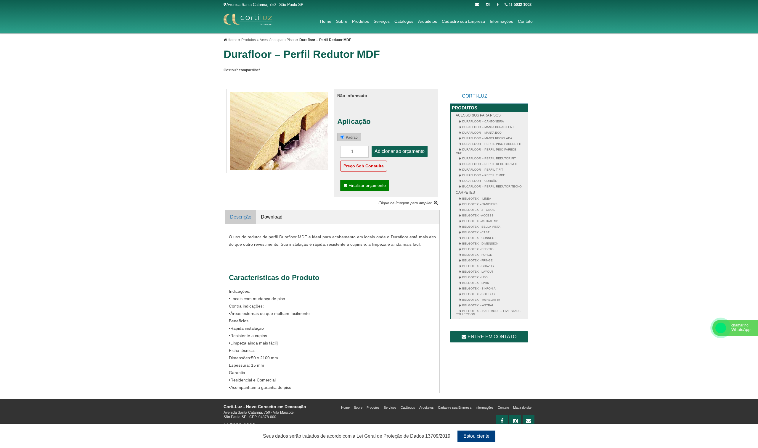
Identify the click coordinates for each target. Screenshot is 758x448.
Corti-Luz (474, 95)
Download (271, 216)
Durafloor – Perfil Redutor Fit (488, 158)
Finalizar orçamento (366, 185)
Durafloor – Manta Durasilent (487, 127)
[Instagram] (487, 4)
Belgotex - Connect (478, 238)
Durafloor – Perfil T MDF (483, 175)
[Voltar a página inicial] (248, 19)
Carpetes (465, 192)
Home (325, 21)
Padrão (352, 137)
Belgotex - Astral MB (479, 221)
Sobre (341, 21)
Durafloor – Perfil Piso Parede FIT (491, 143)
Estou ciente (476, 436)
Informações (501, 21)
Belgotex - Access (477, 215)
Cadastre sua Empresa (463, 21)
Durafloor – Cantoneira (482, 121)
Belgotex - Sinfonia (478, 288)
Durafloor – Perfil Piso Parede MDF (486, 151)
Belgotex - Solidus (478, 294)
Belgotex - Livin (475, 282)
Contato (525, 21)
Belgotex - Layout (477, 271)
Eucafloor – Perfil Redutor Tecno (491, 186)
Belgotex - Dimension (479, 243)
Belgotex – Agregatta (480, 299)
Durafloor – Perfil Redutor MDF (489, 164)
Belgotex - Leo (474, 277)
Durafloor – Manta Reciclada (486, 138)
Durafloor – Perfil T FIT (482, 169)
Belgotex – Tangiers (479, 204)
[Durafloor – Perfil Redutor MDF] (279, 130)
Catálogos (403, 21)
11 (519, 4)
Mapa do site (522, 407)
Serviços (382, 21)
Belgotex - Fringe (477, 260)
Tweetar (232, 80)
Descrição (240, 216)
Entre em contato (491, 336)
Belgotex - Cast (475, 232)
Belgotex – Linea (476, 198)
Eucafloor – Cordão (479, 180)
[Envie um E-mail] (477, 4)
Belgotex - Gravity (477, 266)
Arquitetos (427, 21)
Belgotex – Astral (477, 305)
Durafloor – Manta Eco (481, 132)
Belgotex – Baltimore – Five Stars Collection (488, 312)
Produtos (360, 21)
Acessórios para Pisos (478, 115)
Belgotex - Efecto (477, 249)
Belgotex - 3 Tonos (478, 209)
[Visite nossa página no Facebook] (498, 4)
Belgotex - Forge (476, 254)
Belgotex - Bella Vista (480, 226)
